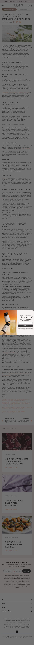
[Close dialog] (33, 311)
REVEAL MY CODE (25, 325)
